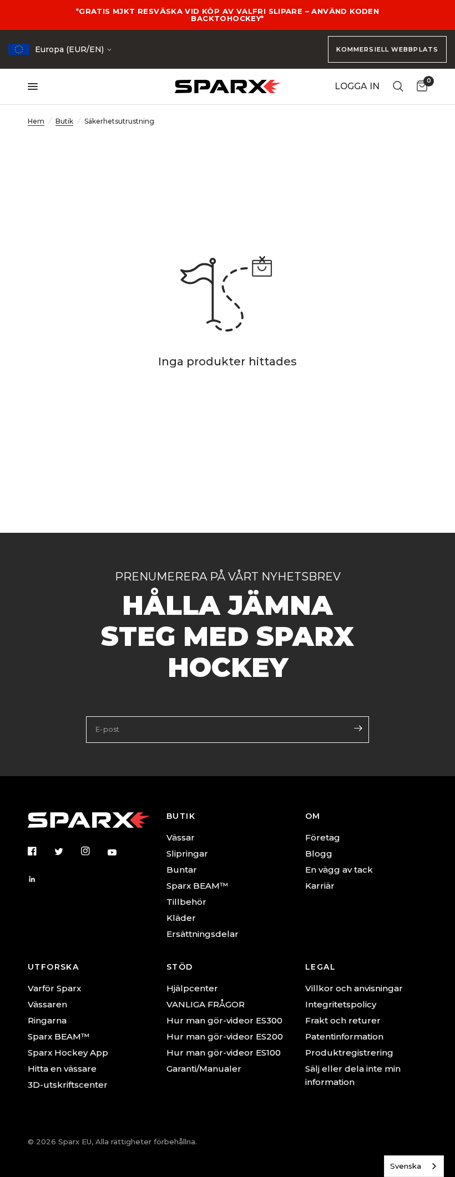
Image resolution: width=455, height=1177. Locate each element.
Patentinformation (344, 1036)
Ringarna (47, 1020)
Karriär (320, 885)
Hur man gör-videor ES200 (224, 1036)
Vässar (180, 837)
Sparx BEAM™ (197, 885)
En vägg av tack (339, 869)
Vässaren (47, 1004)
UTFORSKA (53, 967)
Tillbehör (186, 901)
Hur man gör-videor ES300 (224, 1020)
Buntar (181, 869)
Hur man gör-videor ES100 (223, 1052)
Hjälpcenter (192, 988)
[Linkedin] (40, 879)
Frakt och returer (343, 1020)
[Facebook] (40, 851)
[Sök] (398, 86)
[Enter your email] (358, 728)
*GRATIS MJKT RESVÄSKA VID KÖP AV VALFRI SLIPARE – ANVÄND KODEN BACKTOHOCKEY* (227, 15)
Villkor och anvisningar (354, 988)
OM (313, 816)
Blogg (318, 853)
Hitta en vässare (62, 1068)
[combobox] (414, 1166)
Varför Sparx (54, 988)
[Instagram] (93, 851)
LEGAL (320, 967)
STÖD (179, 967)
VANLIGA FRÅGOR (205, 1004)
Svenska (405, 1165)
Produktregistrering (349, 1052)
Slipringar (187, 853)
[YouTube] (120, 852)
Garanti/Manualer (203, 1068)
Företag (322, 837)
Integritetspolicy (340, 1004)
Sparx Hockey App (68, 1052)
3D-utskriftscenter (68, 1084)
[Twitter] (66, 851)
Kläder (181, 918)
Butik (64, 121)
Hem (36, 121)
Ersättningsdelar (202, 934)
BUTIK (180, 816)
